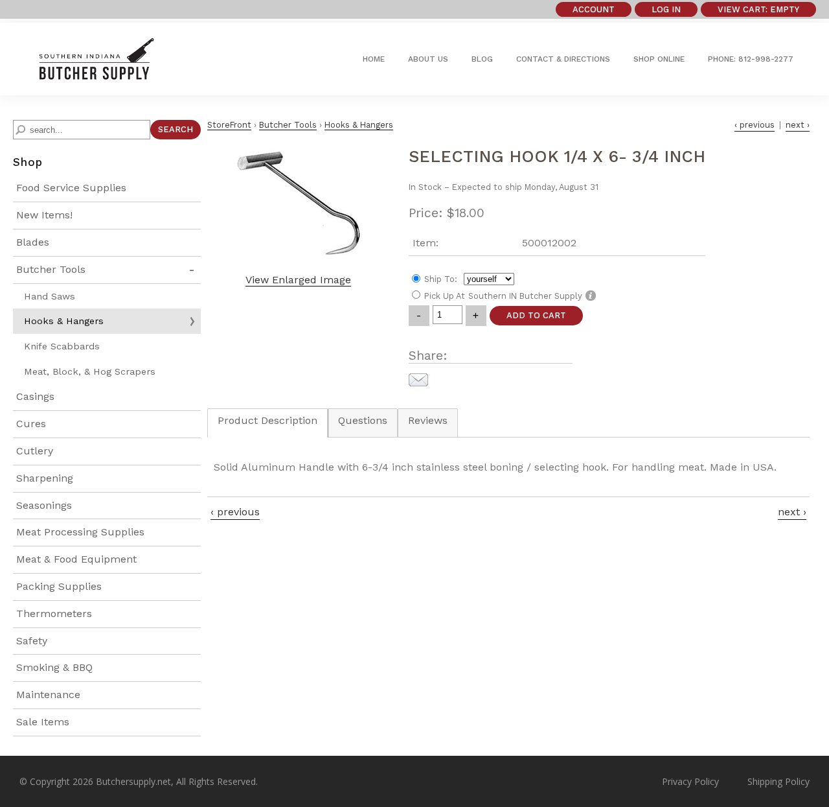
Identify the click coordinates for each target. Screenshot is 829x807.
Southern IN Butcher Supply (525, 296)
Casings (35, 396)
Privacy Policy (690, 781)
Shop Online (659, 59)
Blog (482, 59)
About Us (428, 59)
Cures (31, 423)
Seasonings (44, 505)
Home (374, 59)
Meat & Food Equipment (76, 559)
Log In (666, 9)
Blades (32, 242)
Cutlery (34, 451)
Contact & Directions (563, 59)
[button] (758, 9)
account (594, 9)
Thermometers (54, 613)
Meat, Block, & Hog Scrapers (89, 371)
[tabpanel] (508, 467)
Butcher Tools (50, 269)
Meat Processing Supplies (80, 532)
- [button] (418, 315)
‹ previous (754, 125)
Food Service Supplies (71, 187)
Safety (31, 641)
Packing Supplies (59, 586)
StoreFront (229, 125)
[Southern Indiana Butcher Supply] (95, 75)
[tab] (267, 429)
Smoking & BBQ (54, 667)
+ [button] (476, 315)
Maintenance (48, 694)
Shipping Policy (778, 781)
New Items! (44, 215)
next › (798, 125)
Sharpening (44, 478)
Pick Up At (444, 296)
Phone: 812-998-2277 (750, 59)
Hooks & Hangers (64, 321)
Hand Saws (49, 296)
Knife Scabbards (62, 346)
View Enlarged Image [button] (298, 280)
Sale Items (42, 722)
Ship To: (440, 279)
